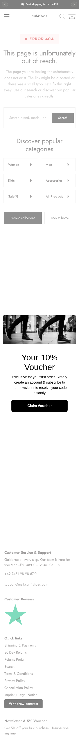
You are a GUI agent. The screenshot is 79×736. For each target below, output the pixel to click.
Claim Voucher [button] (39, 406)
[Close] (71, 320)
